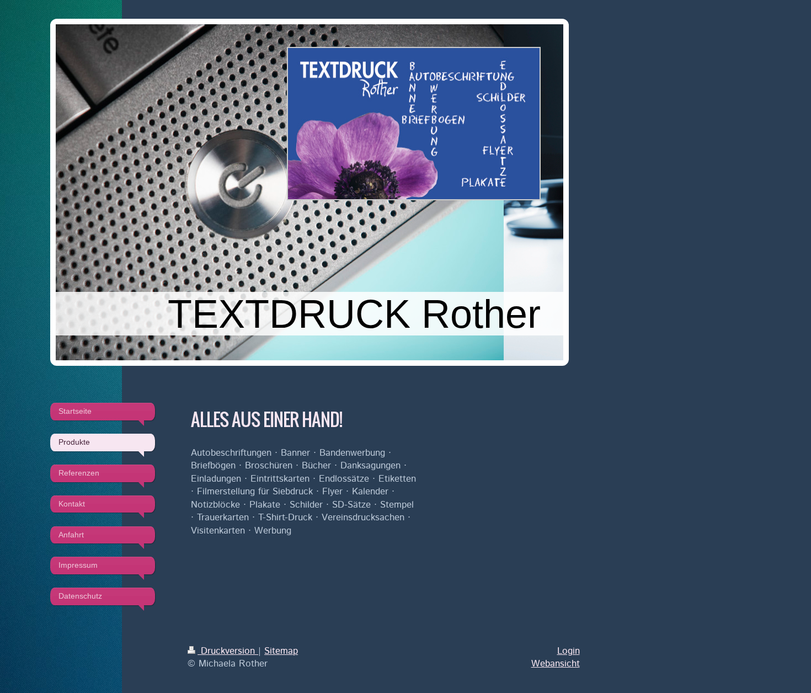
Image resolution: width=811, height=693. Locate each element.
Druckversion (228, 651)
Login (568, 651)
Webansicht (555, 663)
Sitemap (281, 651)
